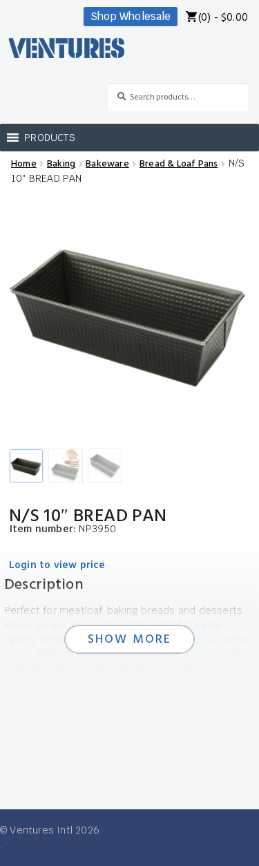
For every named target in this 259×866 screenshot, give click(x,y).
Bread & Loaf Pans (179, 164)
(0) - (223, 18)
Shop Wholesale (130, 16)
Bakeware (107, 164)
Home (24, 164)
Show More (130, 640)
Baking (61, 164)
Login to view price (57, 565)
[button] (49, 137)
